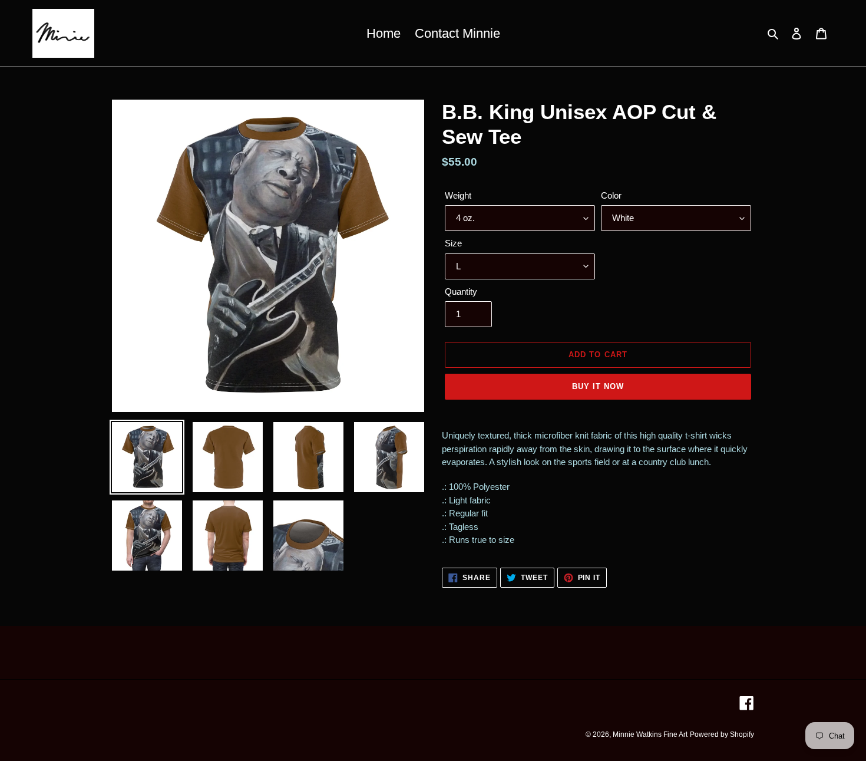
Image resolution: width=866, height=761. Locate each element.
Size (453, 243)
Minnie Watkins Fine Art (650, 734)
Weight (458, 195)
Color (611, 195)
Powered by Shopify (722, 734)
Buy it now (598, 386)
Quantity (461, 291)
